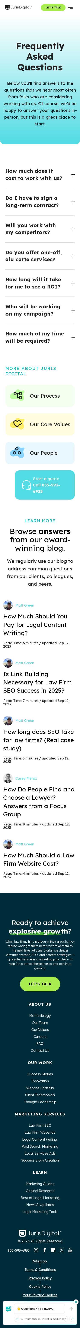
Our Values (40, 1029)
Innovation (40, 1081)
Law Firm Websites (40, 1132)
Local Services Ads (40, 1153)
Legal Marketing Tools (40, 1212)
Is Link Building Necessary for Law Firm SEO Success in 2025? (37, 682)
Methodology (40, 1016)
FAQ (40, 1043)
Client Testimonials (40, 1095)
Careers (40, 1036)
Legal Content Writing (40, 1139)
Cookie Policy (40, 1286)
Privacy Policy (40, 1278)
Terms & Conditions (40, 1269)
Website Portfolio (40, 1088)
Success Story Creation (40, 1160)
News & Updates (40, 1205)
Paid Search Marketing (40, 1146)
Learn (40, 1172)
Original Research (40, 1191)
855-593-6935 (19, 1250)
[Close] (76, 1302)
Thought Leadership (40, 1102)
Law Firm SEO (40, 1125)
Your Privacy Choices (40, 1295)
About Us (40, 1004)
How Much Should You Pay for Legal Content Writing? (35, 624)
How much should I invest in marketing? (42, 1318)
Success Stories (40, 1074)
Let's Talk (53, 7)
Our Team (40, 1022)
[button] (9, 1309)
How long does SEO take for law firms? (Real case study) (38, 740)
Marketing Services (40, 1114)
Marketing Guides (40, 1184)
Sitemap (40, 1261)
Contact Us (40, 1050)
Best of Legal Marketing (40, 1198)
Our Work (40, 1062)
